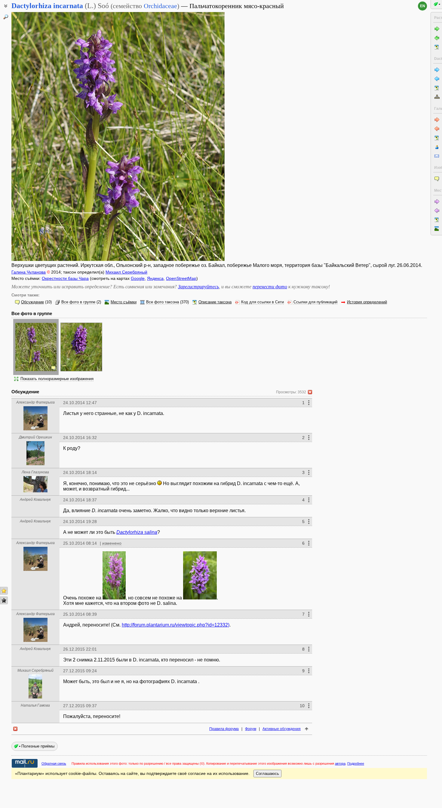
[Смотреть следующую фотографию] (201, 136)
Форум (250, 729)
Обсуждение (32, 302)
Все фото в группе (78, 302)
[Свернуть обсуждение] (310, 392)
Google (138, 278)
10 (302, 705)
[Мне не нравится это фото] (4, 600)
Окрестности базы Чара (65, 278)
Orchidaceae (160, 6)
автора (340, 763)
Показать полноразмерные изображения (57, 379)
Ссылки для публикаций (315, 302)
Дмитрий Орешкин (35, 437)
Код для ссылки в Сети (262, 302)
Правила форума (224, 729)
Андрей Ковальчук (35, 499)
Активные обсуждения (281, 729)
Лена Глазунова (35, 472)
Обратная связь (53, 763)
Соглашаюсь (267, 773)
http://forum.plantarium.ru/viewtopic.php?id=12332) (175, 624)
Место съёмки (124, 302)
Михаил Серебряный (126, 272)
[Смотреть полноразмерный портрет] (35, 428)
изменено (111, 543)
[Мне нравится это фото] (4, 591)
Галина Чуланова (28, 272)
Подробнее (355, 763)
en (422, 6)
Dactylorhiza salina (136, 532)
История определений (367, 302)
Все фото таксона (162, 302)
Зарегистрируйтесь (198, 286)
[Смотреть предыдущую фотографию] (34, 136)
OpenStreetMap (181, 278)
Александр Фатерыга (35, 402)
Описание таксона (215, 302)
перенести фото (270, 286)
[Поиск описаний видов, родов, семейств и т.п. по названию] (5, 16)
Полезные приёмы (37, 746)
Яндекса (155, 278)
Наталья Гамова (35, 705)
